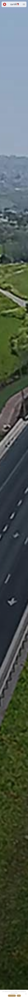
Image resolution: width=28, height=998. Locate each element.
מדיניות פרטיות (12, 995)
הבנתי (19, 995)
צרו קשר (4, 4)
